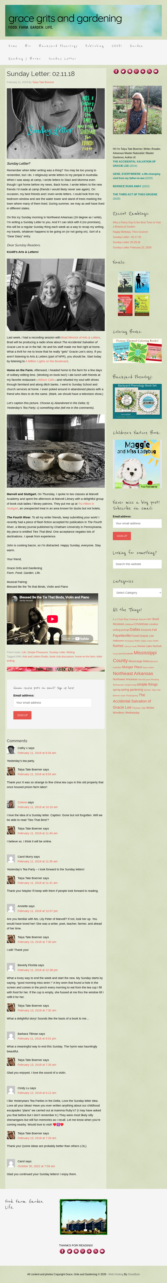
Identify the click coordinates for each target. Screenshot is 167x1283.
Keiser (141, 646)
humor (118, 646)
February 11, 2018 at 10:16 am (38, 807)
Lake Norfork (154, 646)
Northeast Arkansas (133, 673)
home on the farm (85, 656)
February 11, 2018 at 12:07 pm (38, 911)
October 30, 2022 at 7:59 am (36, 1166)
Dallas (135, 629)
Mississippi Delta (139, 661)
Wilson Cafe (46, 379)
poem (148, 680)
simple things (147, 684)
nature (151, 668)
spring (116, 689)
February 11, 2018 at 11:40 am (38, 833)
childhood (129, 624)
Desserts (146, 629)
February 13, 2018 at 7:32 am (37, 1010)
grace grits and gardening (83, 20)
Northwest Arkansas (125, 679)
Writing (71, 652)
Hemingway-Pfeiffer (132, 641)
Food (135, 635)
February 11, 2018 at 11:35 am (38, 861)
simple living (130, 685)
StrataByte (134, 1274)
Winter (150, 707)
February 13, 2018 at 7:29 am (37, 1138)
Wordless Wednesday (126, 712)
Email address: (23, 695)
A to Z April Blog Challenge (125, 619)
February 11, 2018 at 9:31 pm (37, 1038)
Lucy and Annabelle (123, 653)
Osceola (141, 679)
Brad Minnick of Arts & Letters (80, 337)
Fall (154, 629)
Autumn (143, 619)
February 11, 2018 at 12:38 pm (38, 970)
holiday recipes (147, 641)
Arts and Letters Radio (35, 656)
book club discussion (62, 656)
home (156, 641)
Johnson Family (130, 646)
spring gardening (132, 689)
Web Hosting (115, 1274)
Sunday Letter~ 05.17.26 (127, 237)
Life (24, 652)
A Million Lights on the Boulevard (46, 361)
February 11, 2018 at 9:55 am (37, 774)
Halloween (118, 640)
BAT (149, 619)
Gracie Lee (146, 635)
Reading (155, 679)
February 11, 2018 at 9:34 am (37, 753)
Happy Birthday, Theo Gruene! (130, 231)
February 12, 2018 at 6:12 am (37, 1092)
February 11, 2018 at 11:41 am (38, 883)
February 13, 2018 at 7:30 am (37, 942)
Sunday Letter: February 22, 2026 (132, 247)
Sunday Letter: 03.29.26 (126, 242)
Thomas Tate (139, 708)
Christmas (141, 624)
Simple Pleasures (37, 652)
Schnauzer (118, 684)
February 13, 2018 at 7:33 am (37, 1064)
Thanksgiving (132, 696)
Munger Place (132, 667)
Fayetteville (122, 636)
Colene (22, 802)
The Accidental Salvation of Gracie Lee (132, 701)
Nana (145, 667)
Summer (147, 690)
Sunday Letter (57, 652)
